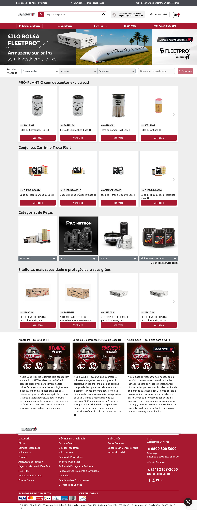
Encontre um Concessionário (123, 448)
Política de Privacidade (71, 457)
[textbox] (40, 71)
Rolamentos (24, 452)
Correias (22, 457)
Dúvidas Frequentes (69, 448)
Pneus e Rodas (26, 480)
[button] (128, 14)
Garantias (64, 475)
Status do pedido (117, 452)
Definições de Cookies (70, 484)
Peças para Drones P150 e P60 (34, 466)
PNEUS (64, 258)
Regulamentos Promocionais (74, 480)
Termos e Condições (69, 461)
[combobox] (40, 71)
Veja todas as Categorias (165, 262)
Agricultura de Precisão (30, 461)
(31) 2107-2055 (164, 469)
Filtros (104, 258)
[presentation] (6, 46)
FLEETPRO (25, 258)
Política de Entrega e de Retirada (76, 466)
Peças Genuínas (116, 443)
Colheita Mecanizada (29, 448)
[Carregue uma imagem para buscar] (103, 14)
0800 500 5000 (164, 449)
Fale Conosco (66, 452)
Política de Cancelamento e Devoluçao (79, 471)
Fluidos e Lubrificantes (153, 258)
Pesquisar (186, 71)
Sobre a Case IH (67, 443)
